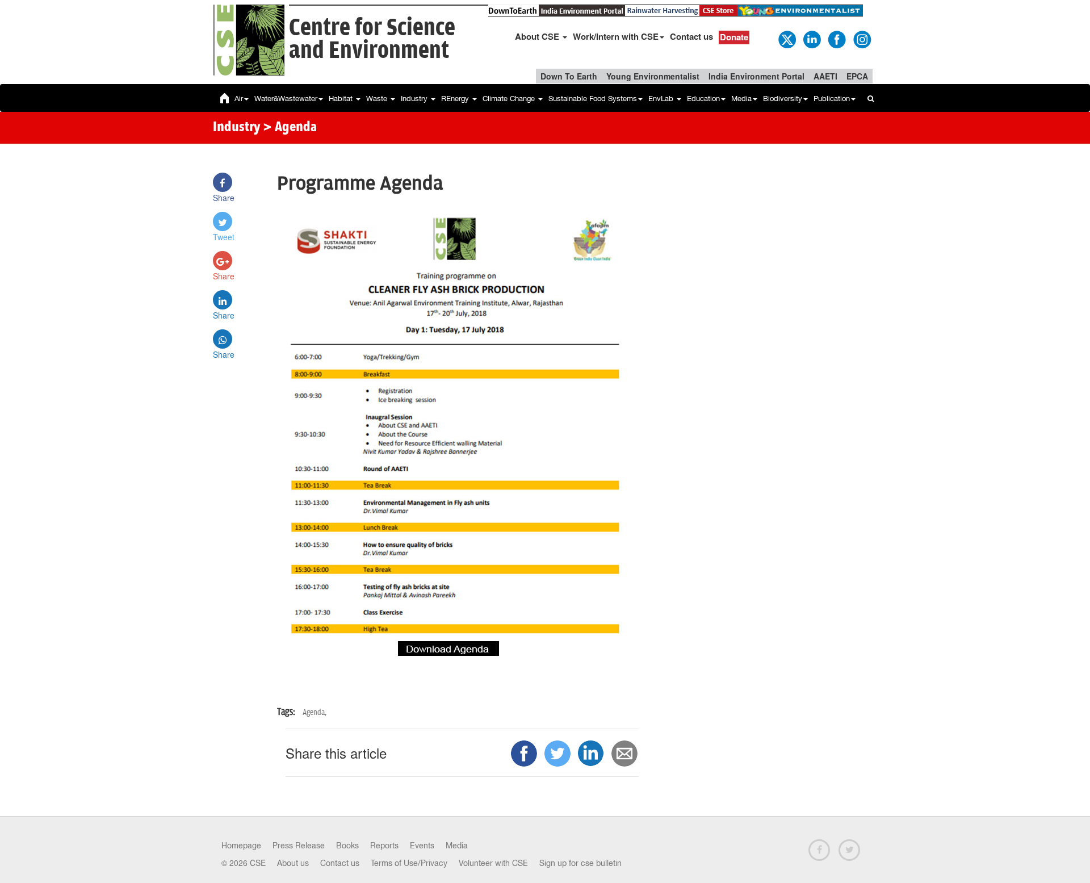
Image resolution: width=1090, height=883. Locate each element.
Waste (377, 98)
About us (293, 863)
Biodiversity (782, 98)
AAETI (825, 76)
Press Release (298, 845)
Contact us (691, 36)
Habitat (342, 98)
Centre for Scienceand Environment (372, 39)
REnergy (456, 98)
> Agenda (290, 128)
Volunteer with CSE (493, 863)
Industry (415, 98)
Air (238, 98)
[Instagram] (861, 38)
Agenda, (314, 712)
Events (422, 845)
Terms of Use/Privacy (409, 863)
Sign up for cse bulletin (580, 863)
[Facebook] (836, 38)
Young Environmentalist (652, 76)
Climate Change (510, 98)
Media (741, 98)
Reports (384, 845)
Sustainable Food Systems (592, 98)
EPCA (857, 76)
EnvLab (662, 98)
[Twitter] (786, 38)
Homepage (241, 845)
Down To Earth (568, 76)
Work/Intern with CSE (616, 36)
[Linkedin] (811, 38)
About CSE (538, 36)
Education (703, 98)
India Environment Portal (756, 76)
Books (347, 845)
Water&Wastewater (285, 98)
